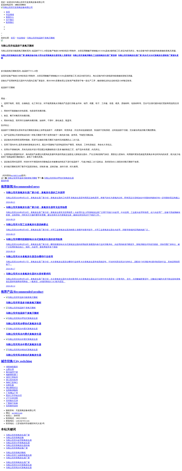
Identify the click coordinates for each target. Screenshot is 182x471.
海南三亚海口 (12, 382)
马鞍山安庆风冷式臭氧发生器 (19, 468)
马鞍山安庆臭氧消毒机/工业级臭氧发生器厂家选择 (95, 55)
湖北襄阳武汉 (12, 388)
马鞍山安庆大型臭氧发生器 (18, 443)
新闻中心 (10, 17)
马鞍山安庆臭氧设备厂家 (17, 448)
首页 (8, 12)
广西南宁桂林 (12, 403)
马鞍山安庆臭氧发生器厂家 (18, 435)
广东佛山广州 (12, 393)
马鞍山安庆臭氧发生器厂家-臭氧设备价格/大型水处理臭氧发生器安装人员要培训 (36, 55)
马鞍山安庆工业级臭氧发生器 (19, 455)
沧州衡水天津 (12, 401)
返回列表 (5, 181)
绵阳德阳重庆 (12, 367)
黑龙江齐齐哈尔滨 (14, 395)
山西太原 (10, 369)
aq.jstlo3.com (16, 175)
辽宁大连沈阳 (12, 398)
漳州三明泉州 (12, 377)
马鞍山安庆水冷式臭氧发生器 (19, 465)
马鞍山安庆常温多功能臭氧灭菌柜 (22, 178)
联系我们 (10, 22)
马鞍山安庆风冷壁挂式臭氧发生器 (59, 178)
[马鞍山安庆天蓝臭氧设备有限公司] (17, 7)
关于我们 (10, 20)
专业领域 (10, 15)
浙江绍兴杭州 (12, 380)
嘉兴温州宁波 (12, 372)
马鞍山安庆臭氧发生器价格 (18, 445)
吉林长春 (10, 385)
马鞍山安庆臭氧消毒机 (16, 453)
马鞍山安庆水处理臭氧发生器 (19, 440)
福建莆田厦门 (12, 375)
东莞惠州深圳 (12, 406)
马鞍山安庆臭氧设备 (15, 438)
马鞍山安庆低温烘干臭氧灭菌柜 (41, 38)
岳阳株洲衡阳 (12, 390)
